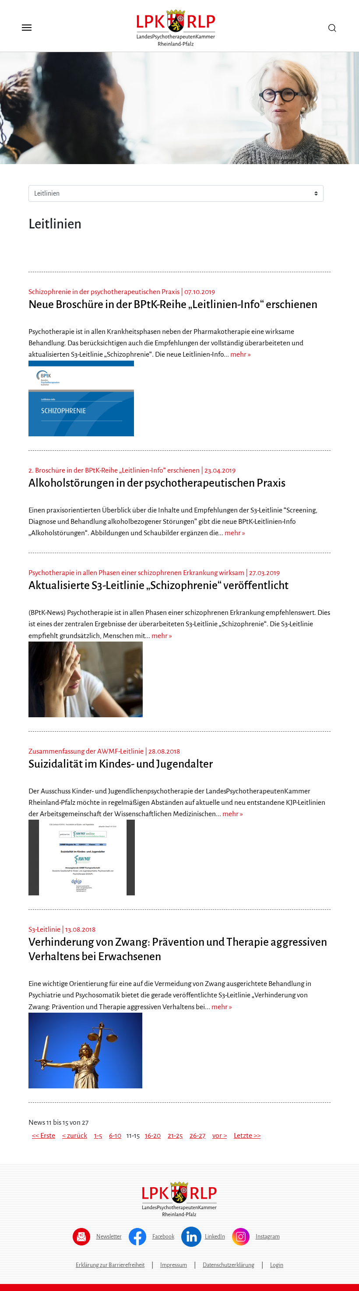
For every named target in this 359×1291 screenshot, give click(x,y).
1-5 (98, 1135)
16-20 (153, 1135)
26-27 (197, 1135)
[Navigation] (27, 27)
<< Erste (43, 1135)
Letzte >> (247, 1135)
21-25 (175, 1135)
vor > (219, 1135)
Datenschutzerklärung (228, 1265)
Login (276, 1265)
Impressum (173, 1265)
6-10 (115, 1135)
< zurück (74, 1135)
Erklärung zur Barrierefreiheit (110, 1265)
